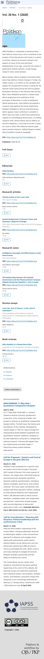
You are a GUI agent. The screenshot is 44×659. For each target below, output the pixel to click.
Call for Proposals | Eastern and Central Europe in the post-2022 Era (22, 458)
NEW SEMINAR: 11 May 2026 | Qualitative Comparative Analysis (19, 404)
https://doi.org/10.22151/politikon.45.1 (21, 203)
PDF (7, 155)
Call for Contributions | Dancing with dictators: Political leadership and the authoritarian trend (21, 519)
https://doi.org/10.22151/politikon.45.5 (21, 285)
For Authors (8, 375)
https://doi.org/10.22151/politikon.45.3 (21, 321)
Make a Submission (12, 389)
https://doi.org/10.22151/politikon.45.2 (21, 230)
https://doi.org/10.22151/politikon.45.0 (21, 174)
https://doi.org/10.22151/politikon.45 (21, 137)
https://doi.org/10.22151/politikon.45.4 (21, 261)
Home (4, 8)
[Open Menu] (2, 2)
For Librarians (8, 379)
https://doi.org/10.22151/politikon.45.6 (21, 350)
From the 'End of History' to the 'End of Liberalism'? (20, 313)
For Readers (8, 372)
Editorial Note (8, 171)
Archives (12, 8)
